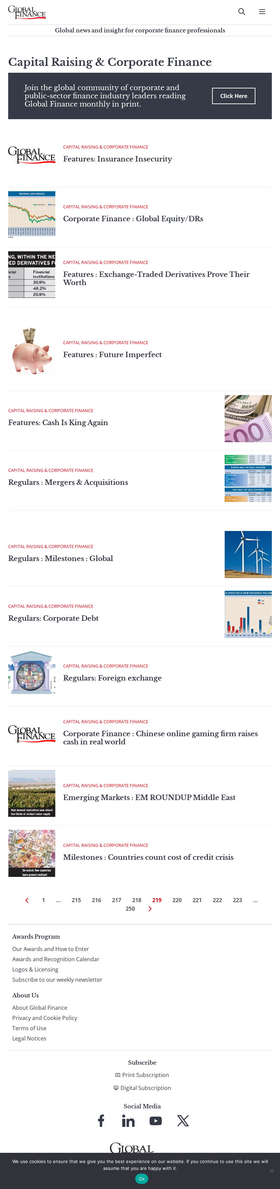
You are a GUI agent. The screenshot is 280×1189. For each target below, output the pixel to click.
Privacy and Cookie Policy (44, 1018)
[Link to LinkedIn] (128, 1121)
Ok (142, 1178)
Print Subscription (145, 1075)
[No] (271, 1170)
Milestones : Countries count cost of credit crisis (148, 857)
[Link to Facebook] (101, 1121)
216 (96, 900)
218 (136, 900)
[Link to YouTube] (156, 1121)
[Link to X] (183, 1121)
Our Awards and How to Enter (50, 949)
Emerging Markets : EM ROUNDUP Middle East (149, 798)
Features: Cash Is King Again (58, 423)
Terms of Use (29, 1028)
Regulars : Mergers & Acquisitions (68, 482)
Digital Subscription (146, 1088)
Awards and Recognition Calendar (55, 959)
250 (130, 908)
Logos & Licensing (35, 969)
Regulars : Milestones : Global (60, 559)
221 (197, 900)
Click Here (233, 96)
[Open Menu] (262, 12)
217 (116, 900)
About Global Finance (39, 1007)
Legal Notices (29, 1038)
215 (76, 900)
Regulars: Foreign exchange (112, 678)
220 (177, 900)
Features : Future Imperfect (112, 355)
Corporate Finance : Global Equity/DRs (133, 219)
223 (237, 900)
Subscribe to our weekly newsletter (57, 979)
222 (217, 900)
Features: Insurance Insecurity (117, 159)
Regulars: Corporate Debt (53, 618)
